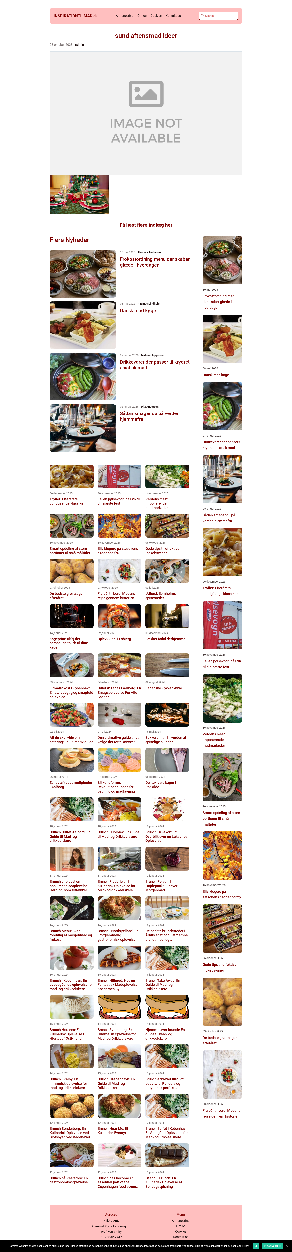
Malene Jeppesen (152, 355)
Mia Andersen (150, 406)
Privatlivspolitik (272, 1246)
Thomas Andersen (149, 252)
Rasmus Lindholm (149, 303)
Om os (142, 16)
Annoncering (124, 16)
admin (79, 45)
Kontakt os (173, 16)
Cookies (156, 16)
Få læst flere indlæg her (146, 225)
